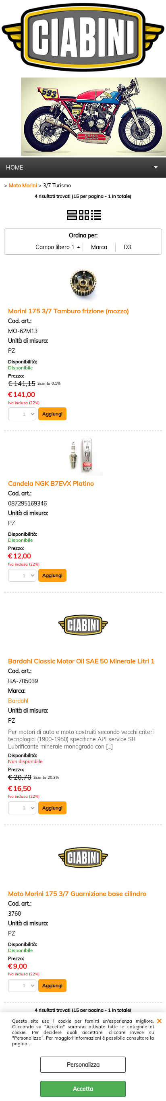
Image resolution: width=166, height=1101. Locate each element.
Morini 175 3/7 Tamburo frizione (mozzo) (68, 311)
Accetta (83, 1089)
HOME (14, 167)
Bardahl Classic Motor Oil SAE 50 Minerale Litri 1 (81, 661)
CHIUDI (159, 1020)
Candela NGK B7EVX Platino (51, 483)
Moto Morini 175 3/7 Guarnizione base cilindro (77, 893)
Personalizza (83, 1064)
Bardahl (18, 701)
